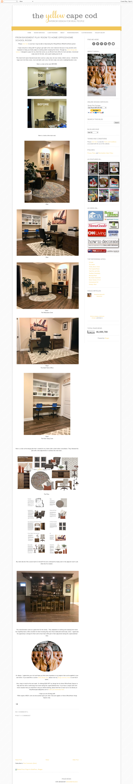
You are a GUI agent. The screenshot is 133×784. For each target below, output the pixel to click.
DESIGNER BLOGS (72, 782)
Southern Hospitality (94, 273)
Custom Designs (86, 32)
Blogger (107, 338)
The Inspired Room (94, 269)
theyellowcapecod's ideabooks (99, 295)
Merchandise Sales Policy (105, 153)
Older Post (76, 760)
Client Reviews (52, 32)
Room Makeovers (73, 32)
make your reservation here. (57, 689)
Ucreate (91, 262)
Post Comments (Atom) (30, 763)
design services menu (63, 677)
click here (25, 44)
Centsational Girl (93, 282)
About (62, 32)
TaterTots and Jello (94, 271)
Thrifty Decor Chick (94, 266)
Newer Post (18, 760)
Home (29, 32)
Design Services (39, 32)
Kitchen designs (94, 316)
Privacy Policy (91, 153)
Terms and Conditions (110, 142)
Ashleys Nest (92, 284)
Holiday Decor (100, 32)
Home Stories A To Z (95, 280)
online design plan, (43, 677)
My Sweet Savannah (95, 277)
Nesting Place (93, 275)
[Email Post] (16, 704)
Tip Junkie (92, 264)
